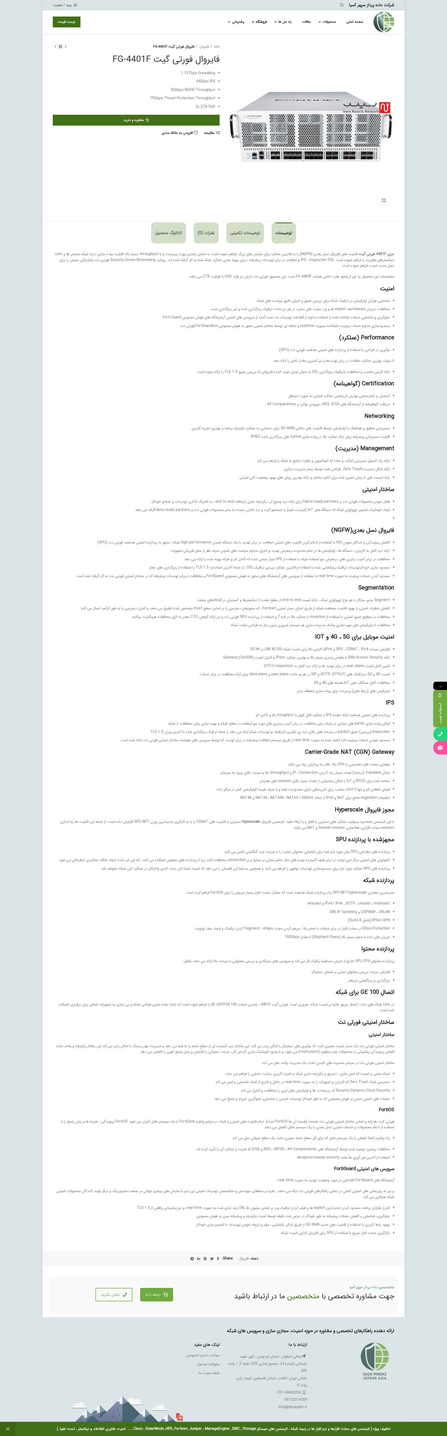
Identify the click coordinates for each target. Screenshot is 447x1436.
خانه (216, 46)
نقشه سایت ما (209, 1373)
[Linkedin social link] (199, 1258)
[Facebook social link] (218, 1258)
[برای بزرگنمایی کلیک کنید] (383, 200)
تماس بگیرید (110, 1294)
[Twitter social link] (211, 1258)
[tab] (284, 232)
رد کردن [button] (8, 1429)
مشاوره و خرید (134, 120)
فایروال (203, 46)
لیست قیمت (66, 22)
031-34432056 (289, 1392)
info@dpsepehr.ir (292, 1407)
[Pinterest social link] (205, 1258)
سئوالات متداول (208, 1364)
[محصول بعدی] (55, 46)
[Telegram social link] (192, 1258)
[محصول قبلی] (65, 46)
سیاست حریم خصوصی (203, 1355)
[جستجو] (342, 5)
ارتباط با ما (153, 1294)
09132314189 (295, 1400)
